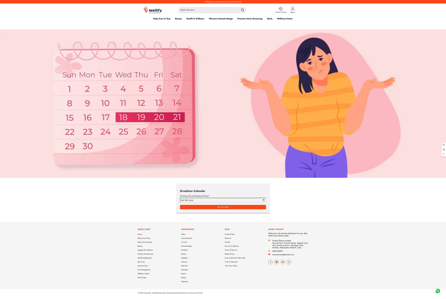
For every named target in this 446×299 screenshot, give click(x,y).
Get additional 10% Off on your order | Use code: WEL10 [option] (223, 2)
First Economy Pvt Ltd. (195, 293)
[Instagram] (276, 262)
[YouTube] (283, 262)
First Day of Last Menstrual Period (194, 196)
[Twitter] (289, 262)
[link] (223, 103)
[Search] (212, 10)
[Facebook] (270, 262)
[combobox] (208, 10)
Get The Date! (223, 207)
